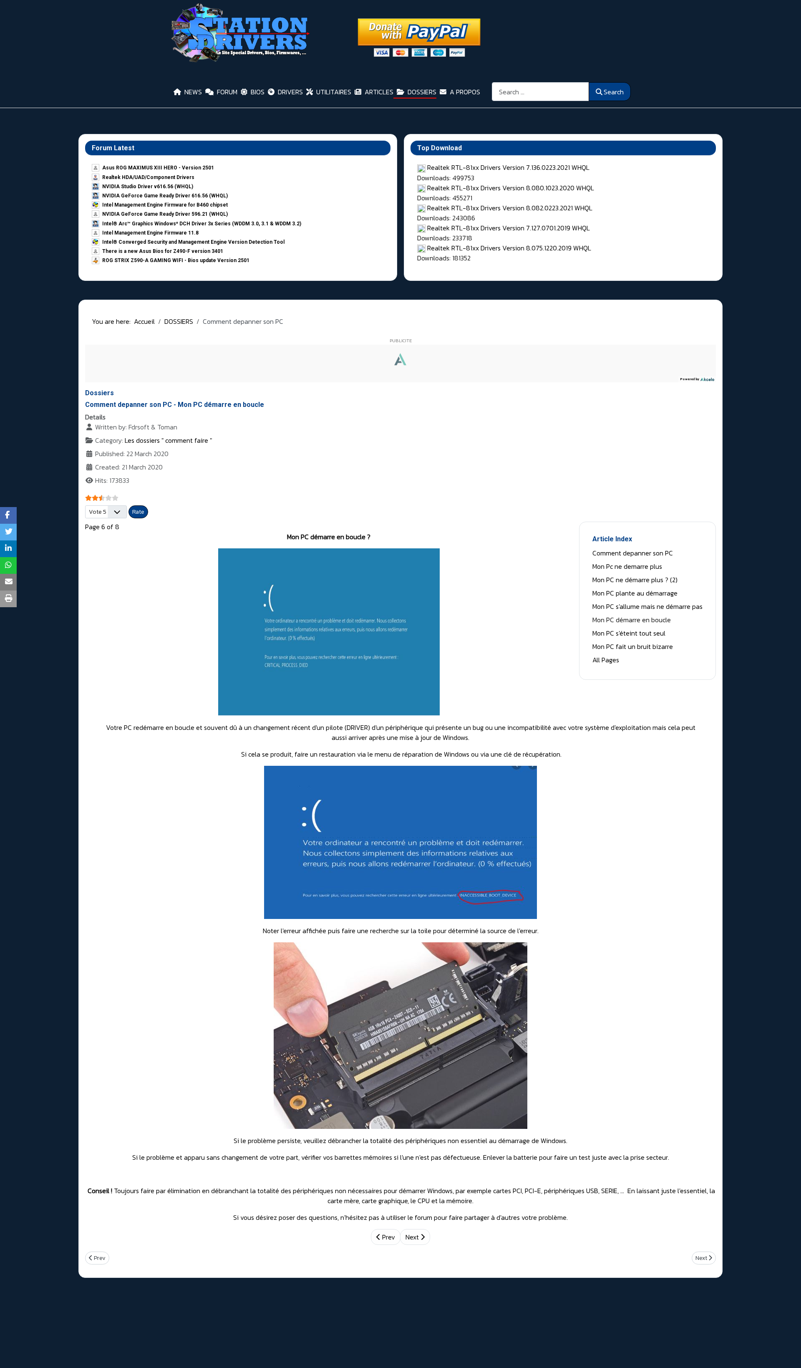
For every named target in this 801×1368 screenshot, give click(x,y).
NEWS (193, 92)
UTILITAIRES (333, 92)
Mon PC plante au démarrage (635, 593)
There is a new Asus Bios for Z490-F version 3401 (162, 251)
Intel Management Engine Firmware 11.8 (150, 233)
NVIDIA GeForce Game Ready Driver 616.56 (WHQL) (165, 196)
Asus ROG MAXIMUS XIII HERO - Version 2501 (158, 168)
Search (614, 92)
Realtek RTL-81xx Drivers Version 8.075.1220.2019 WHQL (509, 248)
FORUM (227, 92)
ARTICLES (379, 92)
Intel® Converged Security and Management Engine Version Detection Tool (193, 242)
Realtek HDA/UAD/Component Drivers (148, 177)
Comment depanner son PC (632, 553)
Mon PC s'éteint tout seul (628, 633)
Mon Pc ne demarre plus (627, 566)
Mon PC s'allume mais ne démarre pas (647, 606)
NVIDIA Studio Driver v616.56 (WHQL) (147, 186)
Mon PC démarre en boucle (631, 620)
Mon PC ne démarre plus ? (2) (635, 580)
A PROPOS (465, 92)
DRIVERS (290, 92)
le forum (420, 1217)
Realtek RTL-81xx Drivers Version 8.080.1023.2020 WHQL (510, 188)
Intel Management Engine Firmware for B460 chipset (165, 205)
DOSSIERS (422, 92)
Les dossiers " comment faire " (168, 440)
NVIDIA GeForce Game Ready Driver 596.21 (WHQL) (165, 214)
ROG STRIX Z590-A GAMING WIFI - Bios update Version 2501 (175, 260)
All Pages (605, 660)
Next (413, 1237)
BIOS (257, 92)
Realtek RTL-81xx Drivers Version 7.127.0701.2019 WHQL (508, 228)
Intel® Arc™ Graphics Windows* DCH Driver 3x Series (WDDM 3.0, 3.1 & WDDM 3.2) (201, 224)
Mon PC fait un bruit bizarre (632, 646)
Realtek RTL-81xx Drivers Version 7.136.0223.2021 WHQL (508, 167)
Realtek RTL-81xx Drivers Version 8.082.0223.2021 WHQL (509, 208)
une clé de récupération (525, 754)
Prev (387, 1237)
